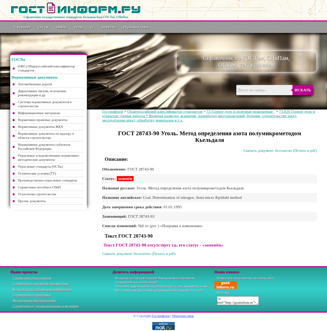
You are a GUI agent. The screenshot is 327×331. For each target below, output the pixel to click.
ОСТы (78, 27)
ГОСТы (43, 27)
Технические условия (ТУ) (37, 173)
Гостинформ (112, 111)
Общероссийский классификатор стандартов (164, 111)
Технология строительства (37, 194)
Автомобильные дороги (35, 84)
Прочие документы (32, 201)
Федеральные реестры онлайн (34, 300)
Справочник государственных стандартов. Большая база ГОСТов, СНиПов (76, 17)
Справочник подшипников (32, 295)
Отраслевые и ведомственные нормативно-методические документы (49, 158)
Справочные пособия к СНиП (39, 187)
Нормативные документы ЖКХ (40, 127)
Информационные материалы (39, 113)
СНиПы (61, 27)
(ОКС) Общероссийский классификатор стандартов (46, 68)
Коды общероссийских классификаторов (42, 289)
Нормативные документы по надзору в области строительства (46, 136)
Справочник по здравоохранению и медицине (46, 306)
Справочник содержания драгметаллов (41, 284)
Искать (303, 90)
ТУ (92, 27)
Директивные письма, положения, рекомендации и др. (42, 93)
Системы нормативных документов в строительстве (45, 104)
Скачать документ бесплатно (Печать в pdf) (280, 151)
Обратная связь (136, 27)
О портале (22, 27)
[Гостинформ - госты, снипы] (75, 12)
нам (133, 286)
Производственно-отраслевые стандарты (47, 180)
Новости (108, 27)
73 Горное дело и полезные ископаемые (240, 111)
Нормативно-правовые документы (42, 120)
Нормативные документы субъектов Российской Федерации (44, 147)
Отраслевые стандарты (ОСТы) (40, 166)
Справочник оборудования (32, 278)
